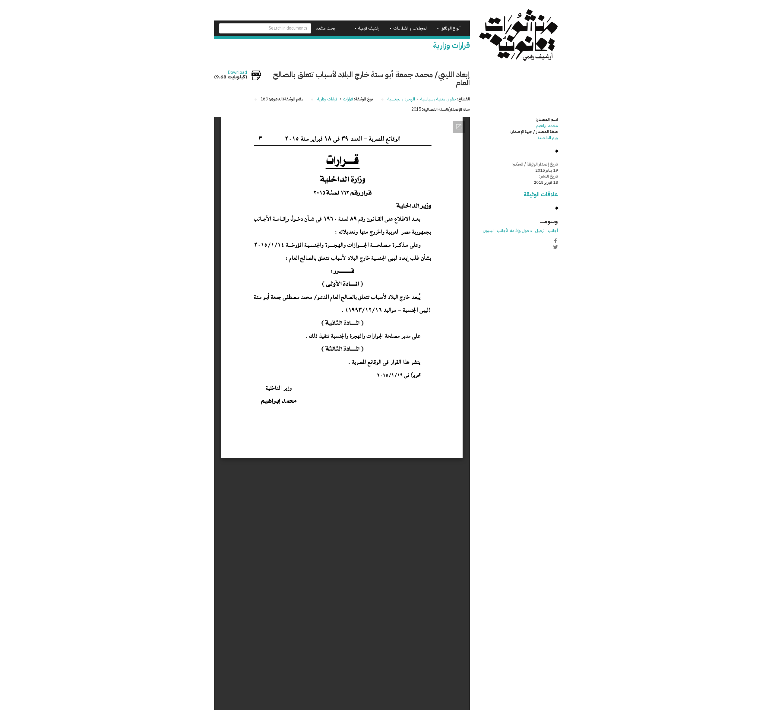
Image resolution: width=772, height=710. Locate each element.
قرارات (348, 99)
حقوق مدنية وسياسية (438, 99)
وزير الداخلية (548, 138)
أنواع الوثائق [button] (450, 28)
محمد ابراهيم (547, 125)
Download (237, 73)
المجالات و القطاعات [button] (410, 28)
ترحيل (540, 230)
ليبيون (488, 230)
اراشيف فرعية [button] (368, 28)
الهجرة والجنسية (401, 99)
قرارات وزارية (327, 99)
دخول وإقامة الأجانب (514, 230)
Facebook (555, 240)
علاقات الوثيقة (541, 194)
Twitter (555, 247)
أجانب (553, 230)
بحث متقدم (325, 28)
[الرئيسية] (518, 35)
